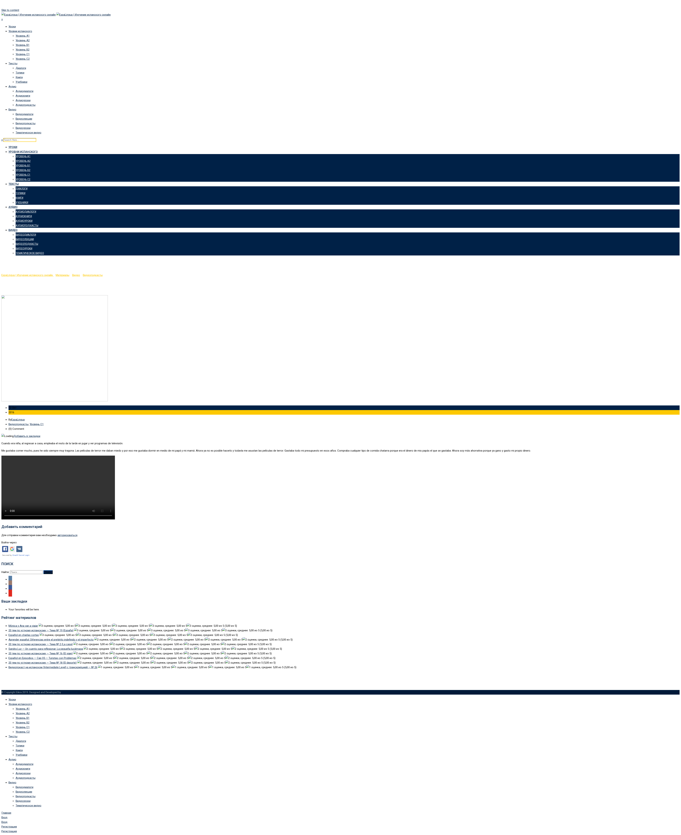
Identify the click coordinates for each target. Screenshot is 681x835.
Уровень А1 (23, 35)
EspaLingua (18, 419)
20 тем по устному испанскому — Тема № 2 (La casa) (41, 644)
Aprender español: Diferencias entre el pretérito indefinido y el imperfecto (51, 639)
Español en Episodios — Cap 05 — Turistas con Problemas (42, 658)
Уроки (12, 26)
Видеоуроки (23, 128)
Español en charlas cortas (24, 635)
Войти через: (9, 542)
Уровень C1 (23, 54)
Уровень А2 (23, 40)
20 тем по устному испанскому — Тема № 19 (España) (41, 630)
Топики (20, 72)
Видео (12, 109)
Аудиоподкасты (25, 105)
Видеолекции (24, 118)
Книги (19, 77)
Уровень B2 (22, 49)
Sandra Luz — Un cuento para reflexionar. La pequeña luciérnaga (46, 648)
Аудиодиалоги (24, 91)
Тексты (13, 63)
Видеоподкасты (25, 123)
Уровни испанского (20, 31)
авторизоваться (67, 535)
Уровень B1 (22, 45)
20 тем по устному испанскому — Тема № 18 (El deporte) (43, 662)
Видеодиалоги (24, 114)
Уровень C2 (23, 58)
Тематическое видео (28, 132)
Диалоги (21, 68)
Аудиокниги (23, 95)
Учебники (21, 82)
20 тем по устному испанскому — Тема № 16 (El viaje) (41, 653)
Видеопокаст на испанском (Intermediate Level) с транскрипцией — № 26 (53, 667)
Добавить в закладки (26, 436)
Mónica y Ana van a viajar (23, 625)
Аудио (12, 86)
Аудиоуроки (23, 100)
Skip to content (10, 10)
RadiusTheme (70, 692)
